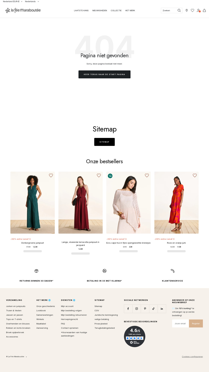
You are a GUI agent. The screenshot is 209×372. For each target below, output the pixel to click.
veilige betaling (102, 319)
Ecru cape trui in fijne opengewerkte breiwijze (128, 243)
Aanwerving (42, 328)
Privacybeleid (101, 323)
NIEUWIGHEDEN (99, 10)
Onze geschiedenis (45, 306)
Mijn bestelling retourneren (74, 315)
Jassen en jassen (14, 315)
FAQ (63, 323)
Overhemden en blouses (18, 323)
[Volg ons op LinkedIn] (162, 308)
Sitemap (104, 142)
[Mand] (204, 10)
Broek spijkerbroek (15, 332)
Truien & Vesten (13, 310)
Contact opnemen (69, 328)
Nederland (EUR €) (11, 1)
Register (196, 323)
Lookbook (41, 310)
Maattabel (41, 323)
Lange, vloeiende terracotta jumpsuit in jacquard (80, 243)
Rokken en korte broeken (18, 328)
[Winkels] (186, 10)
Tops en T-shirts (14, 319)
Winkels (40, 319)
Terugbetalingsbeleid (105, 328)
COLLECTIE (116, 10)
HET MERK (130, 10)
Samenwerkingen (44, 315)
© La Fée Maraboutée (15, 356)
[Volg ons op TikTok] (153, 308)
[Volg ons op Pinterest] (145, 308)
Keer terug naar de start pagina (104, 74)
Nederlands (30, 1)
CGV (97, 310)
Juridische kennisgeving (106, 315)
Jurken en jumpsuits (15, 306)
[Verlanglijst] (192, 10)
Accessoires (12, 336)
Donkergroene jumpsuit (32, 243)
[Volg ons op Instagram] (136, 308)
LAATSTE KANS (81, 10)
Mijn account (67, 306)
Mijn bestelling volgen (71, 310)
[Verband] (198, 10)
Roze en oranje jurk (176, 243)
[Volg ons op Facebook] (128, 308)
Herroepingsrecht (69, 319)
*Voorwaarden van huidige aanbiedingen (74, 334)
